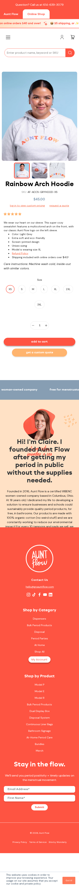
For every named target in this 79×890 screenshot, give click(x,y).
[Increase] (46, 325)
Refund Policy (20, 253)
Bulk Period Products (39, 625)
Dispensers (39, 618)
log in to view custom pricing (27, 205)
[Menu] (8, 37)
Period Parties (39, 638)
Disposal (39, 631)
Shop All (39, 651)
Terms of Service (37, 842)
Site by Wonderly (58, 842)
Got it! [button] (69, 880)
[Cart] (73, 37)
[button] (13, 214)
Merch (39, 750)
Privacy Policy (19, 842)
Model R (39, 697)
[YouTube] (45, 594)
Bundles (39, 744)
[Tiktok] (34, 594)
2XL (68, 289)
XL (55, 289)
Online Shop (36, 14)
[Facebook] (39, 594)
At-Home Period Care (39, 737)
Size (39, 279)
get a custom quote (39, 352)
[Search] (70, 52)
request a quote (59, 205)
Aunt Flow (11, 14)
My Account (39, 659)
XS (10, 289)
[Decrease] (33, 325)
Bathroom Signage (39, 730)
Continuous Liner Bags (39, 724)
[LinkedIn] (50, 594)
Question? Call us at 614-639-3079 (39, 5)
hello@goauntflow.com (39, 586)
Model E (39, 691)
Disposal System (39, 717)
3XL (39, 304)
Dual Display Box (40, 711)
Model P (39, 684)
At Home (39, 645)
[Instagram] (28, 594)
